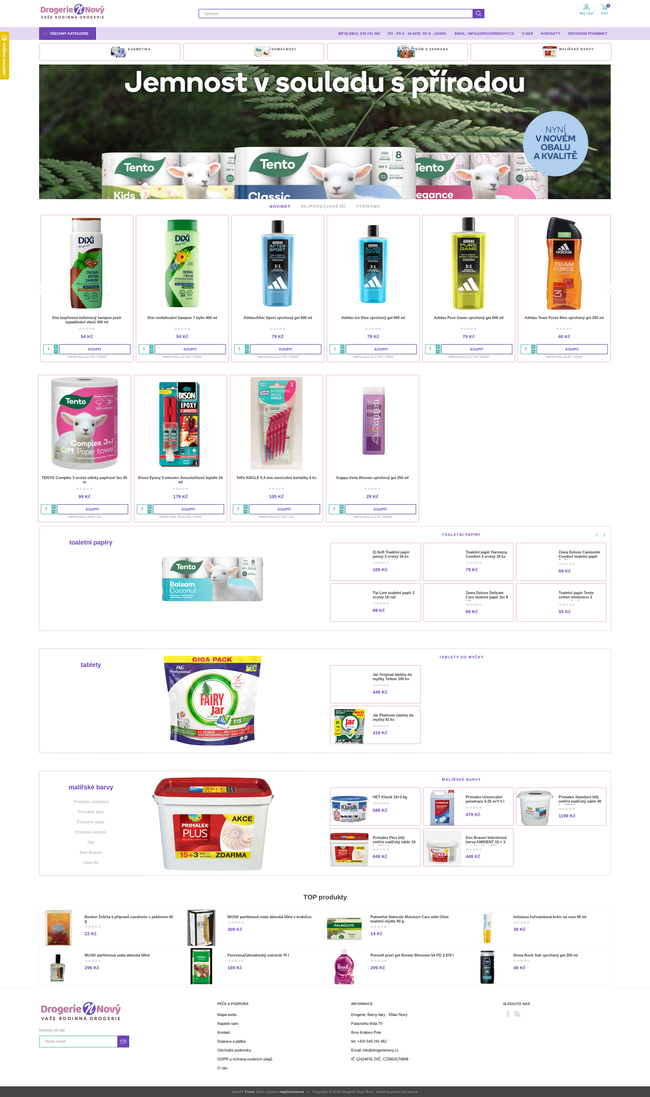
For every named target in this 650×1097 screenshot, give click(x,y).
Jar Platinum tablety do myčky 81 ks (393, 716)
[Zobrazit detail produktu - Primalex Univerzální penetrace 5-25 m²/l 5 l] (442, 808)
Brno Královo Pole (366, 1032)
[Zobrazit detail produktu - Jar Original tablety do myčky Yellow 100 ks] (349, 686)
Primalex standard (91, 801)
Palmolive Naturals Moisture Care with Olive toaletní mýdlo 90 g (409, 918)
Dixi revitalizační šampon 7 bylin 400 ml (182, 317)
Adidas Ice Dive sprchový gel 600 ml (373, 317)
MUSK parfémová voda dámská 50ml (117, 954)
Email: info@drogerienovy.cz (375, 1049)
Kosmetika (139, 49)
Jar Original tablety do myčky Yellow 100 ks (392, 676)
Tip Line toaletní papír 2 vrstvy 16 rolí (393, 594)
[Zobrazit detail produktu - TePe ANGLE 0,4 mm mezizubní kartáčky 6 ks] (276, 423)
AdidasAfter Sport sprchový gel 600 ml (277, 317)
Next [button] (610, 288)
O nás (222, 1067)
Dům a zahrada (431, 49)
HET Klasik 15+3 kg (390, 796)
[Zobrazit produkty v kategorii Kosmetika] (118, 51)
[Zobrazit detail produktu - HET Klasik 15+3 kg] (349, 808)
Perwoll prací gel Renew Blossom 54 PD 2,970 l (412, 954)
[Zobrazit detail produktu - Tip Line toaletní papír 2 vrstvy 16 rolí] (349, 604)
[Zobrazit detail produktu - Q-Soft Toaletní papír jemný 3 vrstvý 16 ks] (349, 564)
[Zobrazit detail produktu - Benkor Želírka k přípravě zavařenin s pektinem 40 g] (58, 928)
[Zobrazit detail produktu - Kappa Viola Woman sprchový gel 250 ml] (372, 423)
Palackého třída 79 (366, 1023)
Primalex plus (91, 811)
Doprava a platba (231, 1041)
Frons (249, 1091)
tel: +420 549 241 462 (369, 1041)
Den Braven (91, 852)
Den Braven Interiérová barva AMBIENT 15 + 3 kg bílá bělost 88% (486, 841)
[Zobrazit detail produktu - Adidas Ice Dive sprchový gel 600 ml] (373, 263)
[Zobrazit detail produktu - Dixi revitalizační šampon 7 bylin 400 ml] (182, 263)
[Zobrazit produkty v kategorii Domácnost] (262, 51)
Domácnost (284, 49)
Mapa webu (227, 1014)
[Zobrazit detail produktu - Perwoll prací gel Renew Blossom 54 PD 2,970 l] (344, 967)
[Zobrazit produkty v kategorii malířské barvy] (550, 51)
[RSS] (517, 1013)
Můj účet (586, 13)
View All (90, 862)
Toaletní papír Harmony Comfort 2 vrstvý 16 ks (486, 553)
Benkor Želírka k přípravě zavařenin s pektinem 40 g (129, 918)
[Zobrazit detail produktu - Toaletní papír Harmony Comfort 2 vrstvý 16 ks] (442, 564)
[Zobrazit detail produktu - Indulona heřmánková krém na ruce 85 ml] (487, 928)
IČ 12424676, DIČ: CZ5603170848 (379, 1058)
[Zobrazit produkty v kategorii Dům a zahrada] (406, 51)
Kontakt (223, 1032)
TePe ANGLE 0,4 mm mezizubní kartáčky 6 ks (276, 477)
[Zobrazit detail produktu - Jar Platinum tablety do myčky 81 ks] (349, 727)
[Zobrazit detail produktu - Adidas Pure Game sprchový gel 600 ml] (468, 263)
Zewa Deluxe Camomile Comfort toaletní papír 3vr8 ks (579, 555)
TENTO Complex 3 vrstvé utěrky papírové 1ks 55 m (84, 479)
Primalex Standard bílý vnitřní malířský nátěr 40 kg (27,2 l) (580, 800)
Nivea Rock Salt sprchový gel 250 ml (545, 954)
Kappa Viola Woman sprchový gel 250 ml (372, 477)
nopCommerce (292, 1091)
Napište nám (227, 1023)
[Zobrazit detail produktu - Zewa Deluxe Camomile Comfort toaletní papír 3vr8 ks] (535, 564)
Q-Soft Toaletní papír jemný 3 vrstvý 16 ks (391, 553)
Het (91, 841)
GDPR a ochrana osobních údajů (244, 1058)
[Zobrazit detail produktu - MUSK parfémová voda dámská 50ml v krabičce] (201, 928)
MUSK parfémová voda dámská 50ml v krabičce (270, 916)
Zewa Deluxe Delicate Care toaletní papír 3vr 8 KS (487, 596)
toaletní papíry (90, 541)
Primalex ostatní (90, 831)
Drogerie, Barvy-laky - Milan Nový (379, 1014)
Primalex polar (91, 821)
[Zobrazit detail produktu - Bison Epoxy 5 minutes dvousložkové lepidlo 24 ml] (180, 423)
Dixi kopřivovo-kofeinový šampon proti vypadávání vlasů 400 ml (86, 319)
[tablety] (212, 700)
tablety (91, 664)
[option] (110, 52)
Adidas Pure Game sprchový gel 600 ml (468, 317)
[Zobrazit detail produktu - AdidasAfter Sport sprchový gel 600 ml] (278, 263)
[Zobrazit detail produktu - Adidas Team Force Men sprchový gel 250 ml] (564, 263)
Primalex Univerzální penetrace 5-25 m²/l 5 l (485, 798)
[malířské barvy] (212, 823)
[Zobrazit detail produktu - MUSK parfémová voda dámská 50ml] (58, 967)
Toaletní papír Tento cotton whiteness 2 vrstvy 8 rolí (576, 596)
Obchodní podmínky (234, 1049)
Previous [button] (40, 288)
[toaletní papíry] (212, 578)
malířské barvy (576, 49)
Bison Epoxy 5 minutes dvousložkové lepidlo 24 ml (180, 479)
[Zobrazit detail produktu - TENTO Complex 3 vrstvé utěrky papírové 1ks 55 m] (84, 423)
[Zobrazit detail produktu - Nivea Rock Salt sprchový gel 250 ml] (487, 967)
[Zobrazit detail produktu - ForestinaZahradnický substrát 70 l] (201, 967)
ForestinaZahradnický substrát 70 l (258, 954)
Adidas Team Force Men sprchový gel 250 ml (564, 317)
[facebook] (508, 1013)
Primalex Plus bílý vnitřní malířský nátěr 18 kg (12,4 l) (394, 841)
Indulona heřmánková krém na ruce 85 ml (549, 916)
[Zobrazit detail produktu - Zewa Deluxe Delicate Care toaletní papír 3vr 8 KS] (442, 604)
